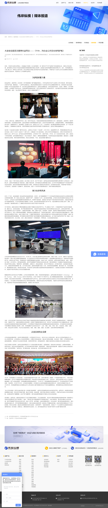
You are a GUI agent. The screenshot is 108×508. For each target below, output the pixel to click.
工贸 (20, 470)
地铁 (32, 481)
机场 (32, 475)
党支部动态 (79, 42)
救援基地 (33, 485)
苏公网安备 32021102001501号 (40, 505)
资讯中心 (86, 2)
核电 (32, 474)
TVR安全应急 (8, 459)
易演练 (6, 463)
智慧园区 (33, 486)
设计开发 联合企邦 (99, 505)
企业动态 (71, 42)
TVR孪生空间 (8, 461)
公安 (20, 465)
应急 (20, 459)
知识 (58, 459)
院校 (20, 466)
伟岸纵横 (99, 2)
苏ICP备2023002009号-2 (28, 505)
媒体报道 (16, 36)
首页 (57, 2)
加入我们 (71, 463)
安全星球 (71, 466)
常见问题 (101, 42)
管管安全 (7, 465)
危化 (20, 468)
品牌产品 (63, 2)
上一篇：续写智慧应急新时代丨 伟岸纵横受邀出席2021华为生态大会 (21, 416)
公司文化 (71, 461)
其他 (32, 483)
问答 (58, 461)
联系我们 (71, 465)
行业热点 (86, 42)
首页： (6, 36)
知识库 (92, 2)
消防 (20, 463)
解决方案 (71, 2)
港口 (32, 477)
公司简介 (71, 459)
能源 (20, 472)
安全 (20, 461)
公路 (32, 479)
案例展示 (78, 2)
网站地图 (50, 505)
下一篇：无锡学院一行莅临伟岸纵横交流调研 (16, 418)
